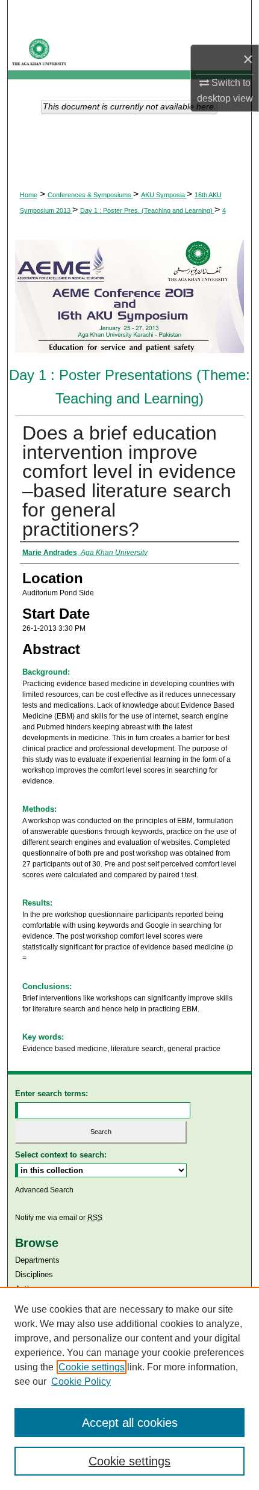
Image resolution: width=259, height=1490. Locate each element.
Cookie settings (91, 1367)
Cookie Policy (81, 1381)
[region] (129, 1388)
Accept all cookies (130, 1422)
